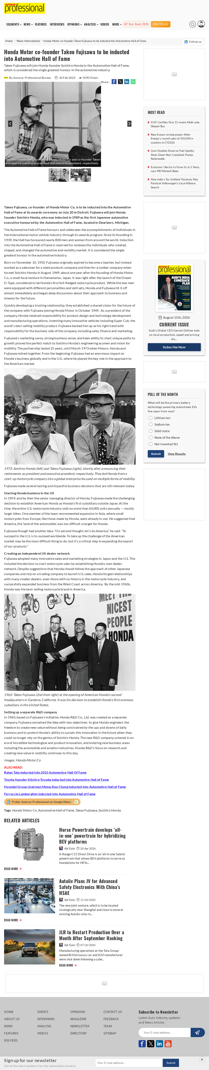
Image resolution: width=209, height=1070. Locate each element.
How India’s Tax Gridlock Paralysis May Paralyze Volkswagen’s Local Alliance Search (174, 183)
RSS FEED (11, 1040)
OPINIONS (73, 24)
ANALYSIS (90, 24)
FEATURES (41, 24)
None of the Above (167, 437)
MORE (115, 24)
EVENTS (42, 1012)
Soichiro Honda (110, 810)
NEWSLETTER (79, 1026)
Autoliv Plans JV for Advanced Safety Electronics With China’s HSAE (89, 887)
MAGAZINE (78, 1019)
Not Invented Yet (166, 444)
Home (9, 41)
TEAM (107, 1026)
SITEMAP (109, 1033)
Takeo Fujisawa (86, 810)
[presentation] (9, 126)
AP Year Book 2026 (136, 24)
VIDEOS (104, 24)
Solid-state (162, 431)
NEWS (27, 24)
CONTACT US (112, 1012)
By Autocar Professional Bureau (30, 77)
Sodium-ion (162, 424)
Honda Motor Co (24, 810)
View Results (177, 453)
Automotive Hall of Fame (56, 810)
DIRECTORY (78, 1033)
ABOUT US (12, 1019)
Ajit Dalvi (70, 848)
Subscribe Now (174, 347)
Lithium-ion (162, 418)
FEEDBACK (111, 1019)
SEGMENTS (12, 24)
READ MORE (13, 869)
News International (28, 41)
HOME (8, 1012)
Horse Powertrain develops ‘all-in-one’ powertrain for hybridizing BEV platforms (92, 836)
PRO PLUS (160, 24)
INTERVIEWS (57, 24)
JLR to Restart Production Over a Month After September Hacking (91, 935)
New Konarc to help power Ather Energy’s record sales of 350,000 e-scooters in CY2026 (172, 138)
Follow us (195, 41)
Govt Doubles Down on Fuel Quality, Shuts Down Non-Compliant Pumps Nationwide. (173, 154)
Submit (156, 453)
